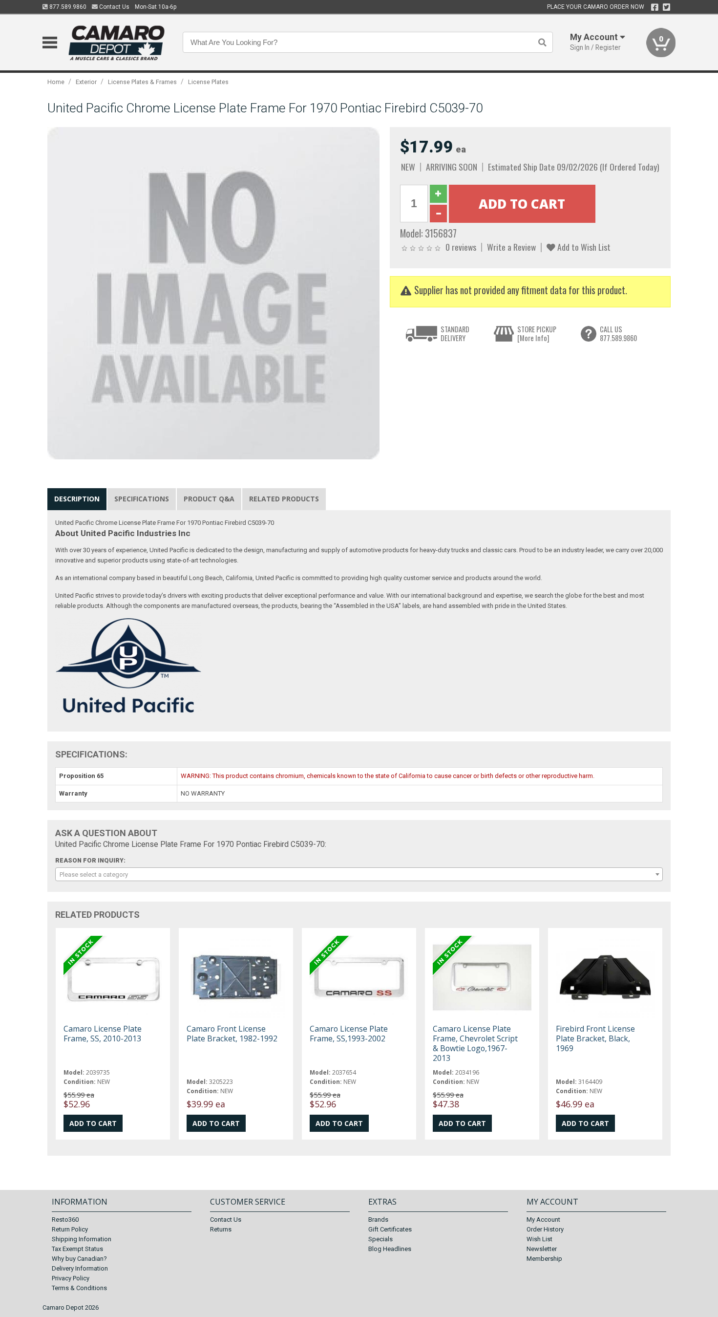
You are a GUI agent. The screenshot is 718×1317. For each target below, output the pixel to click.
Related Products (284, 498)
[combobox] (359, 874)
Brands (378, 1219)
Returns (221, 1229)
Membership (544, 1258)
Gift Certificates (390, 1229)
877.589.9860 (67, 6)
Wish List (539, 1239)
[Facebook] (654, 7)
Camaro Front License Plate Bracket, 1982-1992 (232, 1033)
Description (77, 498)
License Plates (208, 82)
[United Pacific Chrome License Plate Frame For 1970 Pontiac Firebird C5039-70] (213, 293)
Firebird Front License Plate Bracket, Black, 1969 (595, 1038)
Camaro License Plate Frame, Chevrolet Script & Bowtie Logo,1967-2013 (475, 1043)
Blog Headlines (389, 1248)
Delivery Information (80, 1268)
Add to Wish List (583, 246)
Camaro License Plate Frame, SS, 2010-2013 (102, 1033)
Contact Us (113, 6)
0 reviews (460, 246)
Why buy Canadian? (79, 1258)
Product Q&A (209, 498)
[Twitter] (666, 7)
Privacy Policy (70, 1278)
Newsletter (542, 1248)
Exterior (86, 82)
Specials (380, 1239)
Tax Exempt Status (77, 1248)
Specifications (141, 498)
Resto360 (65, 1219)
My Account (543, 1219)
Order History (545, 1229)
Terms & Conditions (79, 1288)
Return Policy (70, 1229)
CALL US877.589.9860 (618, 333)
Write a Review (511, 246)
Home (55, 82)
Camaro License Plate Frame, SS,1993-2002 (349, 1033)
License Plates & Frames (142, 82)
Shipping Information (81, 1239)
